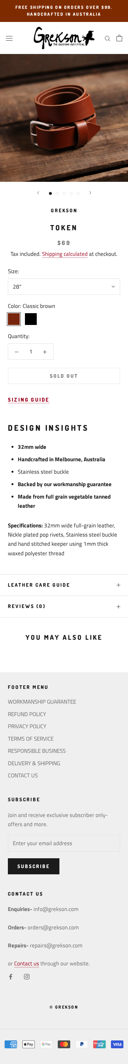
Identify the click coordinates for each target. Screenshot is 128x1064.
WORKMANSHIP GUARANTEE (42, 702)
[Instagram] (27, 976)
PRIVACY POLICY (27, 726)
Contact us (26, 963)
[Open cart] (119, 38)
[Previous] (38, 192)
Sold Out (64, 376)
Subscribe (33, 866)
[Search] (108, 38)
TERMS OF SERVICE (30, 739)
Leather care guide (39, 585)
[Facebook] (10, 976)
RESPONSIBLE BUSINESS (37, 751)
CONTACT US (23, 775)
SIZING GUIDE (29, 399)
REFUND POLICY (27, 714)
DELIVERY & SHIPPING (34, 763)
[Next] (90, 192)
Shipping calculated (65, 254)
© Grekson (64, 1007)
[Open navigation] (9, 38)
